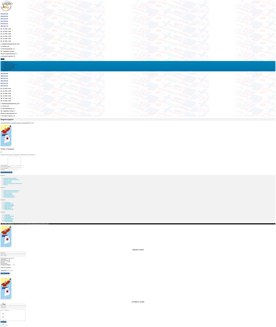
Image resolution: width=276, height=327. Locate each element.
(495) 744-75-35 (4, 23)
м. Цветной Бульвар (8, 205)
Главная (5, 61)
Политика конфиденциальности (34, 223)
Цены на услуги (7, 69)
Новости (5, 184)
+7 (4, 209)
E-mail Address (4, 168)
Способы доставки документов (11, 179)
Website (2, 169)
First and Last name (5, 166)
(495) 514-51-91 (4, 18)
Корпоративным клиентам (9, 178)
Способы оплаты (7, 180)
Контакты (5, 70)
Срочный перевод (7, 194)
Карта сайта (46, 223)
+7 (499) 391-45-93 (8, 218)
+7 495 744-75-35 (8, 206)
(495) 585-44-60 (4, 13)
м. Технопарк (6, 202)
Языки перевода (7, 182)
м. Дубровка (6, 214)
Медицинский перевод (9, 66)
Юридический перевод (9, 65)
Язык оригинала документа (7, 258)
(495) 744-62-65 (4, 21)
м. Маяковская (7, 207)
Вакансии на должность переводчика (12, 183)
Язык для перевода (5, 260)
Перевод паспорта (7, 63)
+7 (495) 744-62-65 (8, 204)
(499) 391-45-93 (4, 16)
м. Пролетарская (7, 220)
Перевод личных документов (10, 64)
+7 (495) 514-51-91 (8, 221)
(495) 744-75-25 (4, 26)
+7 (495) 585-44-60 (9, 216)
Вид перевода (4, 263)
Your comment (4, 165)
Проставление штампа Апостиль (11, 190)
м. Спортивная (7, 217)
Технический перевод (8, 68)
